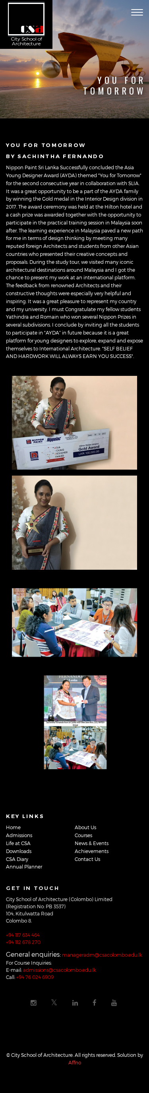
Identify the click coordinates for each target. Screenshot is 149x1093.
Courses (83, 835)
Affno (74, 1062)
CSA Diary (17, 859)
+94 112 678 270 (23, 942)
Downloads (18, 851)
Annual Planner (24, 866)
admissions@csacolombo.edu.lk (59, 970)
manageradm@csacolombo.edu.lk (102, 955)
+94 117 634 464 (23, 935)
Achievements (91, 851)
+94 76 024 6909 (35, 977)
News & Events (91, 843)
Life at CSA (18, 843)
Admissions (19, 835)
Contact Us (87, 859)
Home (13, 827)
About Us (85, 827)
